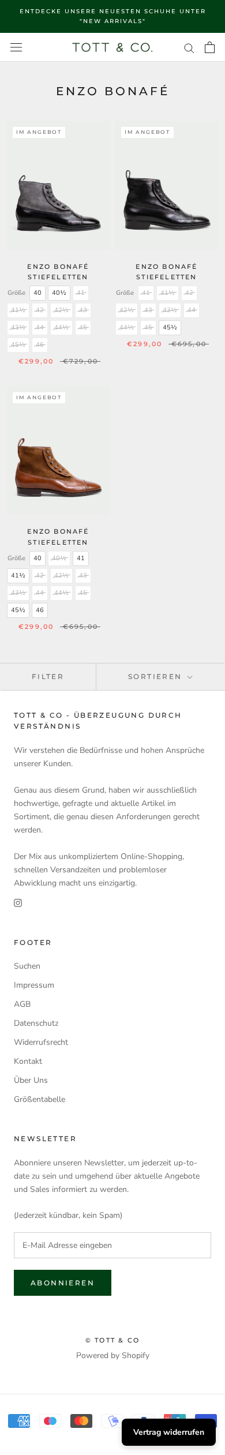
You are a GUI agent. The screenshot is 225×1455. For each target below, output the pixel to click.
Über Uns (31, 1080)
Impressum (34, 985)
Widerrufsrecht (41, 1042)
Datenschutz (36, 1023)
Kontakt (28, 1061)
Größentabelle (39, 1099)
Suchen (27, 966)
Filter (48, 676)
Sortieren (156, 676)
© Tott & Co (112, 1340)
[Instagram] (18, 902)
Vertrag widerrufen (168, 1432)
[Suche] (189, 47)
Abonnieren (63, 1282)
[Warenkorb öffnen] (210, 47)
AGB (22, 1004)
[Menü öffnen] (16, 47)
